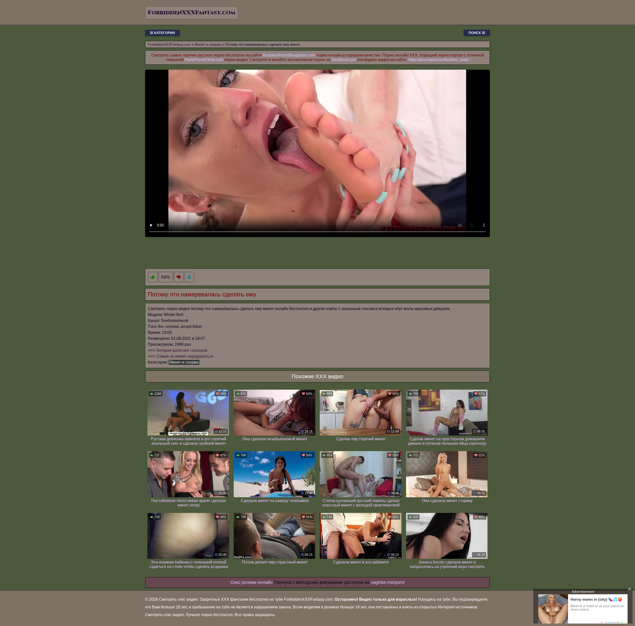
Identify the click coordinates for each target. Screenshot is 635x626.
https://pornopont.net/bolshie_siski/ (438, 60)
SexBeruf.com (343, 60)
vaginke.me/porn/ (388, 582)
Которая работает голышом (182, 350)
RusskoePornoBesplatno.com (289, 55)
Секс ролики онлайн (251, 582)
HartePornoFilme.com (204, 60)
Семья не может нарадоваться (185, 356)
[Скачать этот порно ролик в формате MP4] (189, 277)
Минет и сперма (184, 362)
